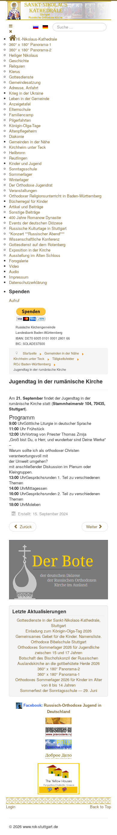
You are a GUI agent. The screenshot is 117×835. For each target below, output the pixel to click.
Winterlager (18, 179)
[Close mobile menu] (10, 31)
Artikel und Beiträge (26, 206)
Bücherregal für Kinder (28, 201)
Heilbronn (17, 152)
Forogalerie (18, 261)
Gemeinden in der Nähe (29, 142)
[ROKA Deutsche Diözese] (58, 744)
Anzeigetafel (20, 104)
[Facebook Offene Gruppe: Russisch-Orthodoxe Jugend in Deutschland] (19, 703)
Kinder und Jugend (25, 163)
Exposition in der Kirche (29, 250)
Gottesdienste (21, 77)
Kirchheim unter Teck (27, 147)
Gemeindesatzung (24, 82)
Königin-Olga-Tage (24, 125)
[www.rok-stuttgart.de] (59, 11)
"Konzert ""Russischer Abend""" (36, 233)
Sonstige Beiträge (24, 212)
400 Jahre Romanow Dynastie (35, 217)
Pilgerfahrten (20, 120)
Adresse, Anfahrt (23, 87)
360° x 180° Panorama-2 (30, 50)
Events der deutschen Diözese (35, 223)
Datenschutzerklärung (28, 282)
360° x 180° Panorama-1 (30, 44)
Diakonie (16, 136)
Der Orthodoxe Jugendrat (30, 185)
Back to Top (100, 806)
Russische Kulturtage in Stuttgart (38, 228)
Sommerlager (20, 174)
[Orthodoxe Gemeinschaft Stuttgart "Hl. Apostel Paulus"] (58, 720)
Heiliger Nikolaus (23, 55)
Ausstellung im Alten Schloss (34, 255)
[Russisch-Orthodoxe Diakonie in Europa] (58, 755)
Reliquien (17, 66)
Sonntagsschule (23, 169)
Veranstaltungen (23, 190)
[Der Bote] (58, 569)
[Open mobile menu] (10, 26)
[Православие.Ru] (58, 731)
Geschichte (19, 60)
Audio (14, 271)
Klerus (14, 71)
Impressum (18, 277)
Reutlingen (18, 158)
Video (14, 266)
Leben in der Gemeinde (29, 98)
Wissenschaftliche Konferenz (34, 239)
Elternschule (20, 109)
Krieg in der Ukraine (26, 93)
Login (10, 806)
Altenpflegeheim (23, 131)
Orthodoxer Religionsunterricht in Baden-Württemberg (55, 196)
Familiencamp (21, 114)
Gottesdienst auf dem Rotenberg (37, 244)
